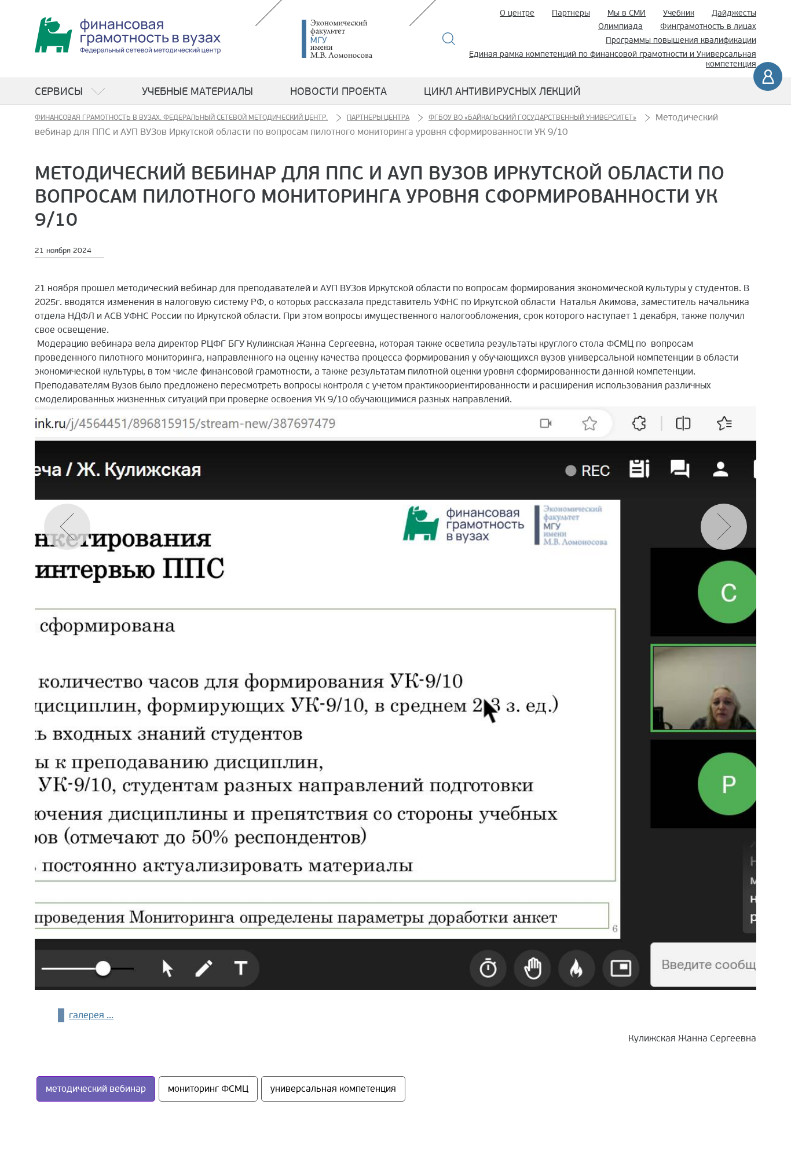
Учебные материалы (197, 91)
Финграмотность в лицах (708, 26)
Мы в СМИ (626, 13)
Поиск (449, 38)
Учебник (678, 13)
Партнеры (571, 13)
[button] (724, 527)
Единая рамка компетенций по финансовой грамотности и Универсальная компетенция (612, 59)
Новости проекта (338, 91)
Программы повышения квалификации (681, 40)
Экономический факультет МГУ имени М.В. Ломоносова (354, 39)
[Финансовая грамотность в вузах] (128, 35)
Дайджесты (734, 13)
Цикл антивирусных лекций (502, 91)
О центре (517, 13)
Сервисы (59, 91)
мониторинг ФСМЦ (208, 1089)
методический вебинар (96, 1089)
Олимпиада (620, 26)
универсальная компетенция (333, 1089)
